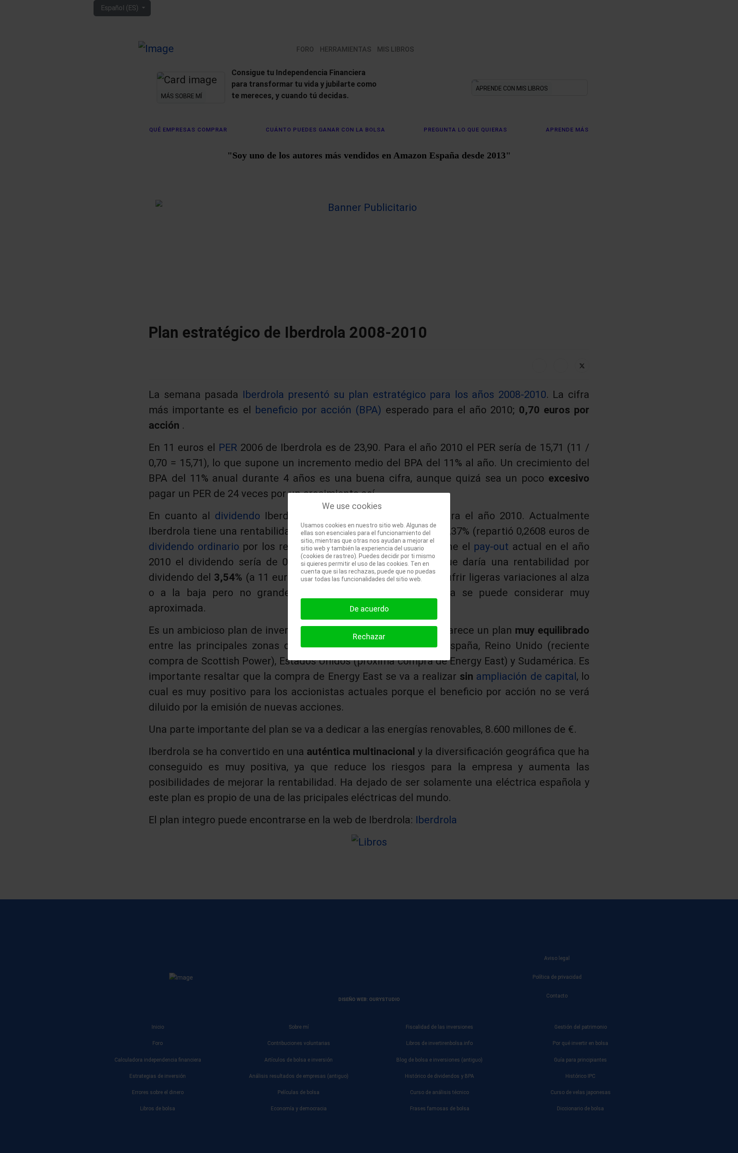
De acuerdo (369, 608)
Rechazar (369, 636)
